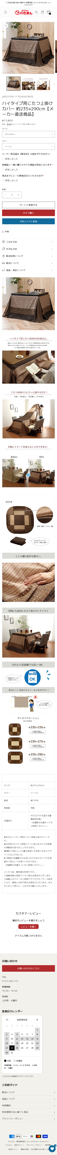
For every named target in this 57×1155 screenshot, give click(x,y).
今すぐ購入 (28, 212)
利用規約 (6, 1105)
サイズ (5, 128)
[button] (5, 12)
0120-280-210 (10, 980)
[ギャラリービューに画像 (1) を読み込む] (13, 83)
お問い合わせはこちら (28, 968)
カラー (5, 141)
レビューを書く (28, 926)
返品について (8, 1098)
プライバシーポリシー (13, 1118)
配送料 (9, 124)
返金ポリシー (19, 1145)
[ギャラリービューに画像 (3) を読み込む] (43, 83)
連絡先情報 (25, 1149)
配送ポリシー (13, 1149)
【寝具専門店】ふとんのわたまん (27, 1141)
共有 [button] (7, 231)
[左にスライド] (3, 84)
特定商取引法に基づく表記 (15, 1111)
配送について (8, 1092)
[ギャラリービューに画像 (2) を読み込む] (28, 83)
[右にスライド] (54, 84)
